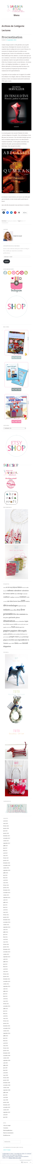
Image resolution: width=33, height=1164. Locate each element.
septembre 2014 (6, 927)
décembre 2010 (6, 1025)
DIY (23, 601)
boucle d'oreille (25, 587)
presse (20, 636)
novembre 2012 (6, 981)
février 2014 (6, 944)
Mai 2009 (5, 1070)
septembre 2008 (6, 1090)
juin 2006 (5, 1117)
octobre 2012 (6, 983)
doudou (27, 601)
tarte (13, 643)
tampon (9, 643)
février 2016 (6, 885)
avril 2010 (5, 1043)
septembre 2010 (6, 1033)
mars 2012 (5, 1001)
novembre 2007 (6, 1107)
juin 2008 (5, 1095)
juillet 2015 (5, 902)
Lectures (14, 220)
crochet (4, 601)
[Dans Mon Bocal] (16, 8)
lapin (26, 621)
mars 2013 (5, 971)
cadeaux (10, 590)
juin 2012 (5, 993)
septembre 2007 (6, 1112)
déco (5, 605)
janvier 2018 (6, 833)
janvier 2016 (6, 887)
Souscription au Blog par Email (11, 245)
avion (4, 587)
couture (22, 597)
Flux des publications (7, 1130)
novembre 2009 (6, 1055)
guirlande (12, 617)
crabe (28, 597)
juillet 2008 (5, 1092)
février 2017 (6, 858)
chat (16, 593)
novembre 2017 (6, 838)
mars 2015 (5, 912)
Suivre (6, 261)
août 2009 (5, 1062)
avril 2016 (5, 880)
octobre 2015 (6, 895)
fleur (18, 610)
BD (7, 587)
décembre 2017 (6, 835)
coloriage (20, 593)
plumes (10, 634)
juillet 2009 (5, 1065)
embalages (13, 605)
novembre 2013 (6, 951)
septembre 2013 (6, 956)
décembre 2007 (6, 1104)
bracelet (5, 590)
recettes (11, 640)
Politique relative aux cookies (15, 1157)
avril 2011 (5, 1016)
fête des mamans (19, 614)
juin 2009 (5, 1067)
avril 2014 (5, 939)
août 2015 (5, 900)
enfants (6, 610)
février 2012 (6, 1003)
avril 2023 (5, 821)
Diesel (19, 601)
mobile (15, 624)
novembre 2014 (6, 922)
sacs (16, 640)
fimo (15, 610)
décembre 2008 (6, 1082)
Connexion (5, 1128)
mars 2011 (5, 1018)
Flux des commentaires (8, 1132)
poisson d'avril (19, 634)
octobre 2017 (6, 840)
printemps (25, 637)
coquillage (12, 597)
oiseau (17, 627)
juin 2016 (5, 875)
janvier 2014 (6, 946)
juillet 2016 (5, 872)
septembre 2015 (6, 897)
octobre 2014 (6, 924)
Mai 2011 (5, 1013)
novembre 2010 (6, 1028)
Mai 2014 (5, 937)
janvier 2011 (6, 1023)
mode (19, 624)
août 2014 (5, 929)
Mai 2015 (5, 907)
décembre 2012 (6, 979)
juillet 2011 (5, 1008)
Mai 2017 (5, 850)
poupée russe (14, 637)
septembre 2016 (6, 870)
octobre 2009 (6, 1058)
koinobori (21, 621)
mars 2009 (5, 1075)
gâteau (18, 617)
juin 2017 (5, 848)
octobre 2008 (6, 1087)
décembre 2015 (6, 890)
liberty (4, 624)
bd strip (10, 587)
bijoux (15, 587)
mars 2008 (5, 1100)
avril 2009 (5, 1072)
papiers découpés (18, 631)
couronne (17, 597)
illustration (9, 621)
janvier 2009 (6, 1080)
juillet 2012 (5, 991)
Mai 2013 (5, 966)
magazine (11, 624)
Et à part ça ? (9, 220)
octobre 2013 (6, 954)
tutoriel (25, 643)
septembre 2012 (6, 986)
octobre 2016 (6, 867)
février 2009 (6, 1077)
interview (17, 621)
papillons (5, 634)
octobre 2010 (6, 1030)
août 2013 (5, 959)
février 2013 (6, 974)
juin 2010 (5, 1038)
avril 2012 (5, 998)
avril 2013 (5, 969)
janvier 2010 (6, 1050)
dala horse (13, 601)
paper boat (21, 627)
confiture (6, 597)
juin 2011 (5, 1011)
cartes (12, 593)
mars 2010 (5, 1045)
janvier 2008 (6, 1102)
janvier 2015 (6, 917)
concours (25, 593)
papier (6, 630)
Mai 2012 (5, 996)
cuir (8, 601)
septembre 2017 (6, 843)
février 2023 (6, 825)
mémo (24, 624)
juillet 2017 (5, 845)
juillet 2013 (5, 961)
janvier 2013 (6, 976)
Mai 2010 (5, 1040)
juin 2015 (5, 904)
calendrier (17, 590)
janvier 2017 (6, 860)
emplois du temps (22, 605)
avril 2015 (5, 909)
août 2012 (5, 988)
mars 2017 (5, 855)
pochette (14, 634)
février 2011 (6, 1021)
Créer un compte (7, 1125)
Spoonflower (23, 640)
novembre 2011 (6, 1006)
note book (9, 627)
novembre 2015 (6, 892)
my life (21, 624)
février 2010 (6, 1048)
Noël (13, 627)
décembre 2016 (6, 863)
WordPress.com (6, 1135)
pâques (5, 640)
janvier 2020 (6, 828)
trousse (20, 643)
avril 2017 (5, 853)
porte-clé (25, 634)
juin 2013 (5, 964)
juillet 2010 (5, 1035)
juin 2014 (5, 934)
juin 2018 (5, 830)
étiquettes (7, 646)
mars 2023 (5, 823)
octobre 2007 (6, 1109)
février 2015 (6, 914)
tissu (16, 643)
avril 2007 (5, 1114)
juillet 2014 (5, 932)
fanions (12, 610)
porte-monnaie (6, 636)
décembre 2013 (6, 949)
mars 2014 (5, 942)
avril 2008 (5, 1097)
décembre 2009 (6, 1053)
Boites (19, 587)
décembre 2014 (6, 919)
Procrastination (12, 37)
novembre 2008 (6, 1085)
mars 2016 (5, 882)
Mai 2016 (5, 877)
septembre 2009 (6, 1060)
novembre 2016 (6, 865)
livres (22, 220)
